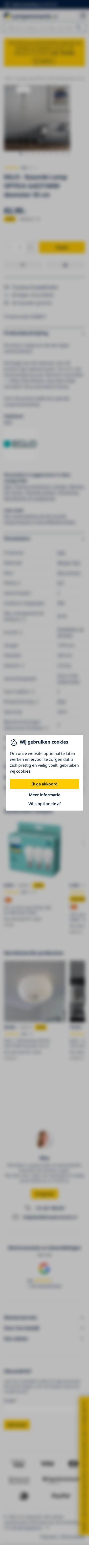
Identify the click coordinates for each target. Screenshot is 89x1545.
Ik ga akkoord (44, 784)
